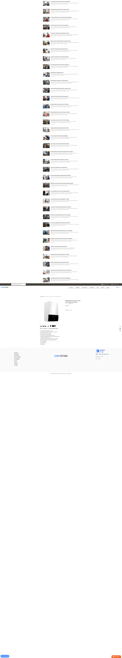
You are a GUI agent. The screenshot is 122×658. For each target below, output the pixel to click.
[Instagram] (120, 330)
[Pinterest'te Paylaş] (67, 310)
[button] (91, 287)
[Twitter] (120, 328)
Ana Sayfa (41, 296)
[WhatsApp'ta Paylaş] (69, 310)
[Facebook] (120, 326)
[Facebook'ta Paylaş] (65, 310)
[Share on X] (71, 310)
